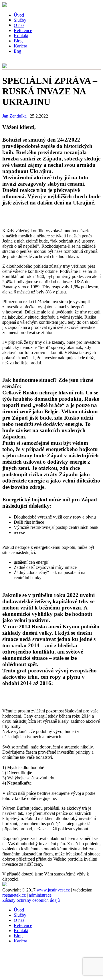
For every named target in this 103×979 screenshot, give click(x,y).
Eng (17, 51)
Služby (20, 915)
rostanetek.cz (14, 895)
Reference (23, 925)
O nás (19, 920)
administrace (40, 895)
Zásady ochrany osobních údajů (31, 900)
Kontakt (21, 35)
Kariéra (20, 45)
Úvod (19, 909)
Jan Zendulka (14, 116)
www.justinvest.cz (53, 889)
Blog (18, 40)
